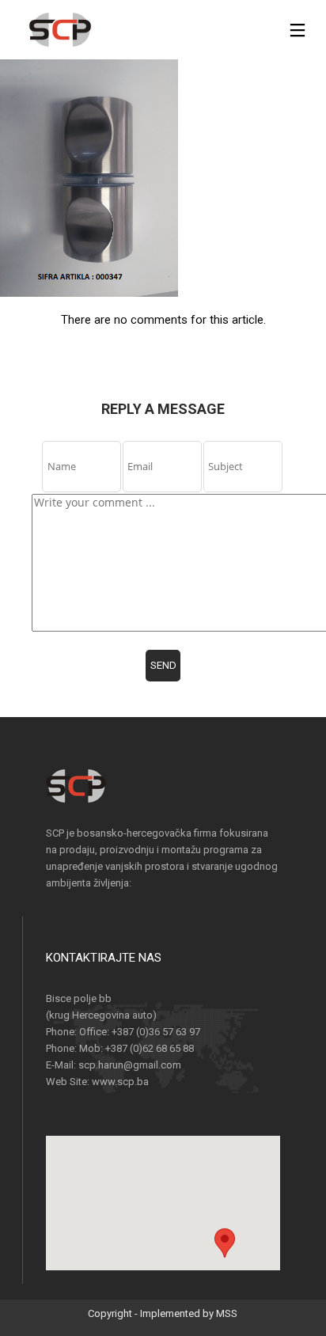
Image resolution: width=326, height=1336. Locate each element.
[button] (224, 1252)
